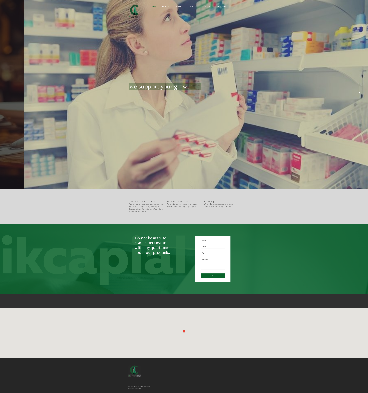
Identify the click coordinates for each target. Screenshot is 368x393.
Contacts (206, 6)
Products (180, 6)
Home (154, 6)
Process (193, 6)
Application (221, 6)
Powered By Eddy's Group (134, 388)
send (211, 276)
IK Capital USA (133, 386)
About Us (166, 6)
